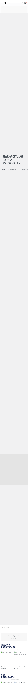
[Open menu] (22, 2)
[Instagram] (17, 627)
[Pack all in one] (7, 657)
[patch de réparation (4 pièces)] (20, 657)
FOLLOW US (5, 627)
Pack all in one (4, 666)
